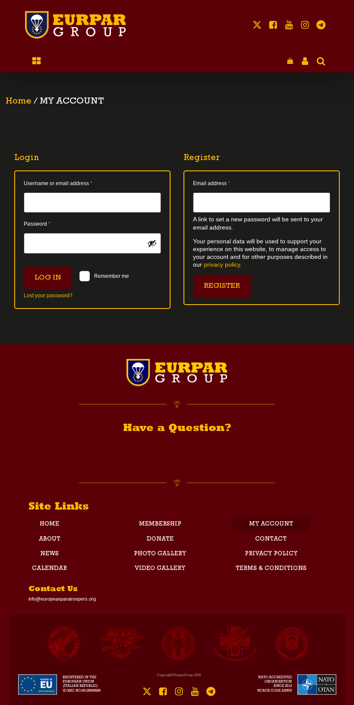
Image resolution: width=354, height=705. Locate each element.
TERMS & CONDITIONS (271, 569)
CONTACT (271, 539)
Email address (222, 183)
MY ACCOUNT (271, 524)
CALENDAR (49, 569)
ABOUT (49, 539)
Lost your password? (48, 296)
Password (48, 223)
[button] (290, 61)
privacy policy (222, 264)
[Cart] (290, 61)
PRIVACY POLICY (271, 554)
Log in (48, 278)
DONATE (160, 539)
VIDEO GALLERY (160, 569)
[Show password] (152, 243)
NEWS (49, 554)
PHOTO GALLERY (160, 554)
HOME (49, 524)
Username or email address (69, 183)
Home (19, 102)
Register (222, 286)
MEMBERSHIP (160, 524)
